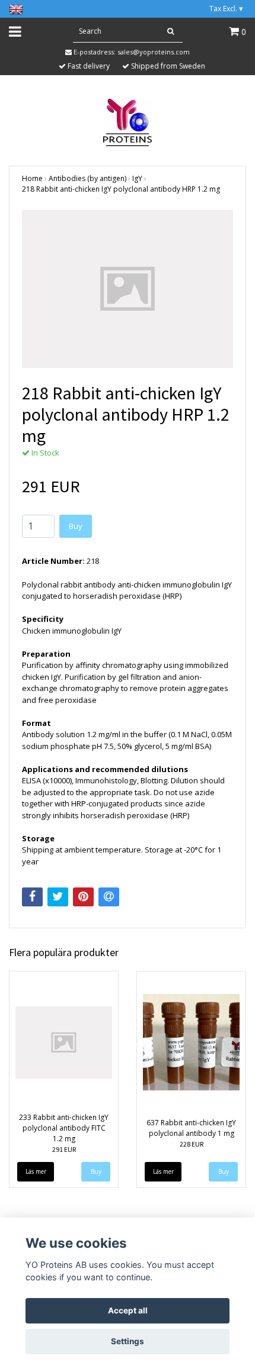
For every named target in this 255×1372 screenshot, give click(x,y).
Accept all (128, 1310)
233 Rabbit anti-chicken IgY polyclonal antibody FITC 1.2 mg (64, 1128)
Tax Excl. (226, 9)
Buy (75, 526)
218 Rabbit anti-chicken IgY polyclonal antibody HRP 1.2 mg (121, 189)
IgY (137, 178)
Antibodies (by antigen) (87, 178)
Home (32, 178)
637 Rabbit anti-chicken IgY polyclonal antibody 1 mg (191, 1128)
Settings (127, 1341)
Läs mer (36, 1171)
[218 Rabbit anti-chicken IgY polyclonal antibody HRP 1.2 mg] (127, 289)
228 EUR (191, 1143)
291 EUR (64, 1149)
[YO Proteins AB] (127, 121)
